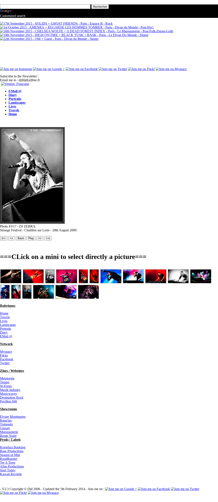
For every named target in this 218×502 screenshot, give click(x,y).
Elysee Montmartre (13, 416)
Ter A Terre (7, 462)
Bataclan (6, 420)
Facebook (6, 359)
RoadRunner (8, 459)
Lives (12, 106)
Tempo (4, 382)
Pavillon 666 (8, 401)
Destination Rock (11, 397)
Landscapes (17, 102)
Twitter (5, 363)
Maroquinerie (9, 432)
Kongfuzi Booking (12, 447)
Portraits (15, 99)
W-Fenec (6, 386)
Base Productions (11, 451)
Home (13, 114)
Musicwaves (8, 393)
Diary (13, 95)
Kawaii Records (11, 474)
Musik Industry (10, 390)
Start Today (8, 470)
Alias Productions (12, 466)
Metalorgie (7, 378)
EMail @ (15, 91)
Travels (14, 110)
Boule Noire (8, 436)
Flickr (4, 355)
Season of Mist (10, 455)
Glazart (5, 428)
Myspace (6, 351)
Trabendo (6, 424)
